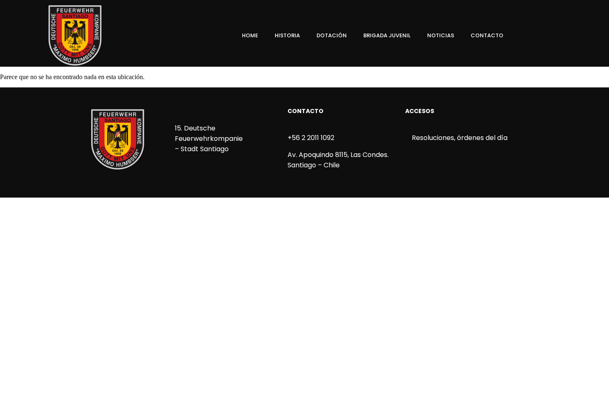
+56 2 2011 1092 (311, 137)
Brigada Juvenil (387, 35)
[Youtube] (576, 36)
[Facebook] (534, 36)
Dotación (332, 35)
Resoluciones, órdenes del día (459, 137)
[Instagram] (548, 36)
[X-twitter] (562, 36)
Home (250, 35)
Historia (287, 35)
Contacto (487, 35)
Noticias (440, 35)
